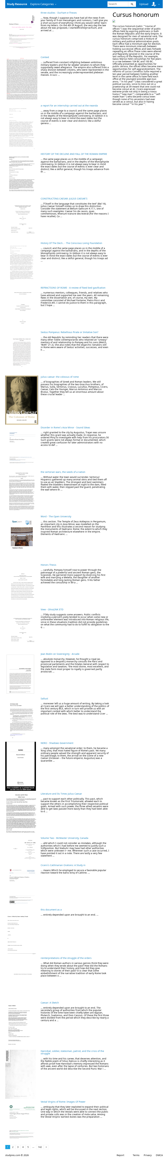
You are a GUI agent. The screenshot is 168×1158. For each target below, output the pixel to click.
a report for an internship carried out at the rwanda (69, 105)
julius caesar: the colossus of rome (60, 376)
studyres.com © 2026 (17, 1155)
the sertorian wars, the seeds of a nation (63, 471)
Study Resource (17, 4)
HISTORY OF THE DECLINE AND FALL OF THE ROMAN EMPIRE (74, 153)
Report (120, 1155)
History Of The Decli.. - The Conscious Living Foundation (71, 243)
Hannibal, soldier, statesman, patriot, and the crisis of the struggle (72, 1052)
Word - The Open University (56, 516)
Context (45, 57)
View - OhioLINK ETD (52, 609)
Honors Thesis (48, 564)
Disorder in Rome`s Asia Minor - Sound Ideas (65, 427)
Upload (143, 4)
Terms (136, 1155)
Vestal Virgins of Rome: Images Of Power (63, 1101)
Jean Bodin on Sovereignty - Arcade (60, 653)
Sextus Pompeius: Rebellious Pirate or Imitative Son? (69, 332)
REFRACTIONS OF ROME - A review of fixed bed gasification (73, 287)
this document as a (51, 909)
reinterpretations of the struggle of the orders (66, 958)
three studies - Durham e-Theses (59, 12)
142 (40, 1147)
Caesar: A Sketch (50, 1002)
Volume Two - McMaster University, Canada (64, 838)
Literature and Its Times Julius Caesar (61, 793)
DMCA (159, 1155)
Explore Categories (42, 4)
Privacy (148, 1155)
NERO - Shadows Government (57, 743)
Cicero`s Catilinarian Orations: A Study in (63, 865)
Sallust (44, 698)
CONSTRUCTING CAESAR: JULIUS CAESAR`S (64, 198)
